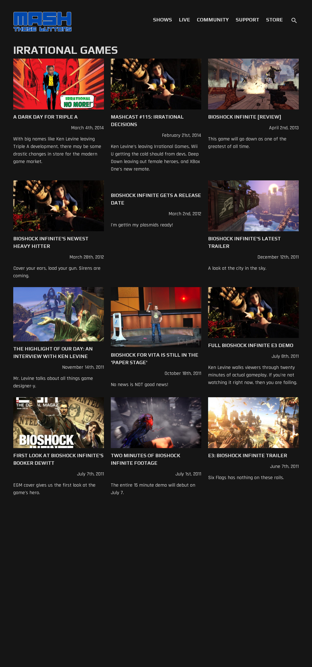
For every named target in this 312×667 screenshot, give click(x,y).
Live (184, 20)
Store (274, 20)
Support (247, 20)
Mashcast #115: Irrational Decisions (147, 120)
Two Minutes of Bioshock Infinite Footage (145, 459)
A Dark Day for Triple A (45, 117)
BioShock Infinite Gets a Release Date (156, 199)
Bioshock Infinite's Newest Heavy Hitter (50, 242)
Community (213, 20)
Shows (162, 20)
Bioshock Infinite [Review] (244, 117)
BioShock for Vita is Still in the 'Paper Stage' (154, 358)
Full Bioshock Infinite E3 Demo (250, 345)
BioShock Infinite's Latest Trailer (244, 242)
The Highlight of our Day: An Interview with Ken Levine (53, 352)
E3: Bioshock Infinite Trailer (247, 455)
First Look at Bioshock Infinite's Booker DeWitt (58, 459)
